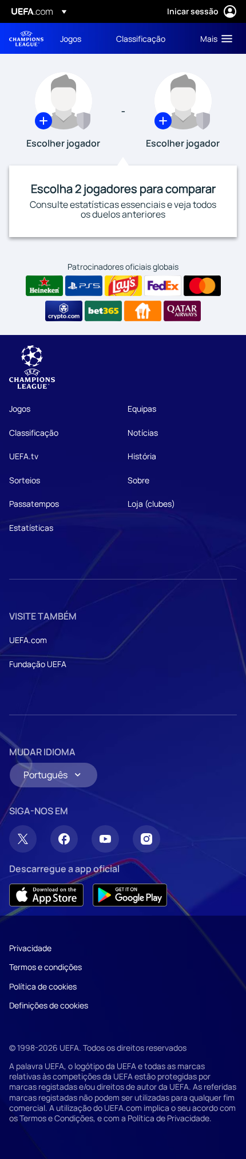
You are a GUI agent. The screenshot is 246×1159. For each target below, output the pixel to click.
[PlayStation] (83, 285)
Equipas (142, 408)
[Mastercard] (202, 285)
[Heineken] (44, 285)
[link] (71, 38)
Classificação (33, 432)
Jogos (19, 408)
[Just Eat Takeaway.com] (142, 311)
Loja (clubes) (151, 503)
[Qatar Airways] (182, 311)
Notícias (143, 432)
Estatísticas (31, 527)
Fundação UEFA (37, 664)
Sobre (138, 480)
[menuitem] (78, 38)
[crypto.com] (63, 311)
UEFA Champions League (26, 38)
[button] (214, 38)
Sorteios (24, 480)
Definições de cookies (48, 1005)
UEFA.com (28, 639)
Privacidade (30, 948)
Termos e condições (45, 966)
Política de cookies (43, 986)
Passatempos (34, 503)
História (142, 456)
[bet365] (103, 311)
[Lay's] (123, 285)
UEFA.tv (23, 456)
